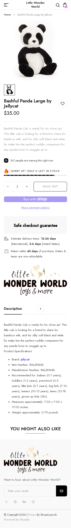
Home (7, 14)
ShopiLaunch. (49, 515)
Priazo (32, 515)
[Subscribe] (61, 490)
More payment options (35, 207)
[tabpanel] (10, 89)
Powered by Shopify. (17, 520)
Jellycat (25, 359)
